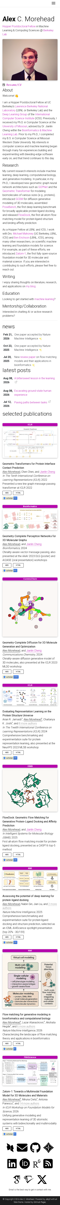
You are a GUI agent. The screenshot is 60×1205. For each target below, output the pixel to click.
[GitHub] (35, 1148)
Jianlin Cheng (47, 471)
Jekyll (48, 1199)
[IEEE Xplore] (48, 1148)
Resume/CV (14, 84)
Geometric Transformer (16, 191)
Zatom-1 (21, 253)
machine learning (44, 299)
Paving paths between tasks (30, 402)
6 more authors (26, 1026)
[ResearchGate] (37, 1164)
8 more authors (28, 723)
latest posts (16, 370)
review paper (28, 357)
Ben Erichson (21, 237)
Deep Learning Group (14, 114)
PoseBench (9, 207)
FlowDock (24, 215)
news (8, 326)
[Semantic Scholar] (28, 1180)
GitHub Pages (40, 1202)
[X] (42, 1180)
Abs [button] (6, 493)
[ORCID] (24, 1164)
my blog (31, 286)
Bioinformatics (30, 506)
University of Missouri (14, 126)
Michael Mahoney (23, 233)
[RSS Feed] (48, 1164)
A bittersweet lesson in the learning (34, 378)
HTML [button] (18, 493)
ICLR (30, 424)
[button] (9, 497)
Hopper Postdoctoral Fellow (19, 26)
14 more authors (29, 1103)
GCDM (19, 199)
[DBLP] (10, 1148)
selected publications (27, 414)
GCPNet (43, 187)
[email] (22, 1148)
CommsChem (30, 579)
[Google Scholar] (17, 1180)
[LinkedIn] (12, 1164)
